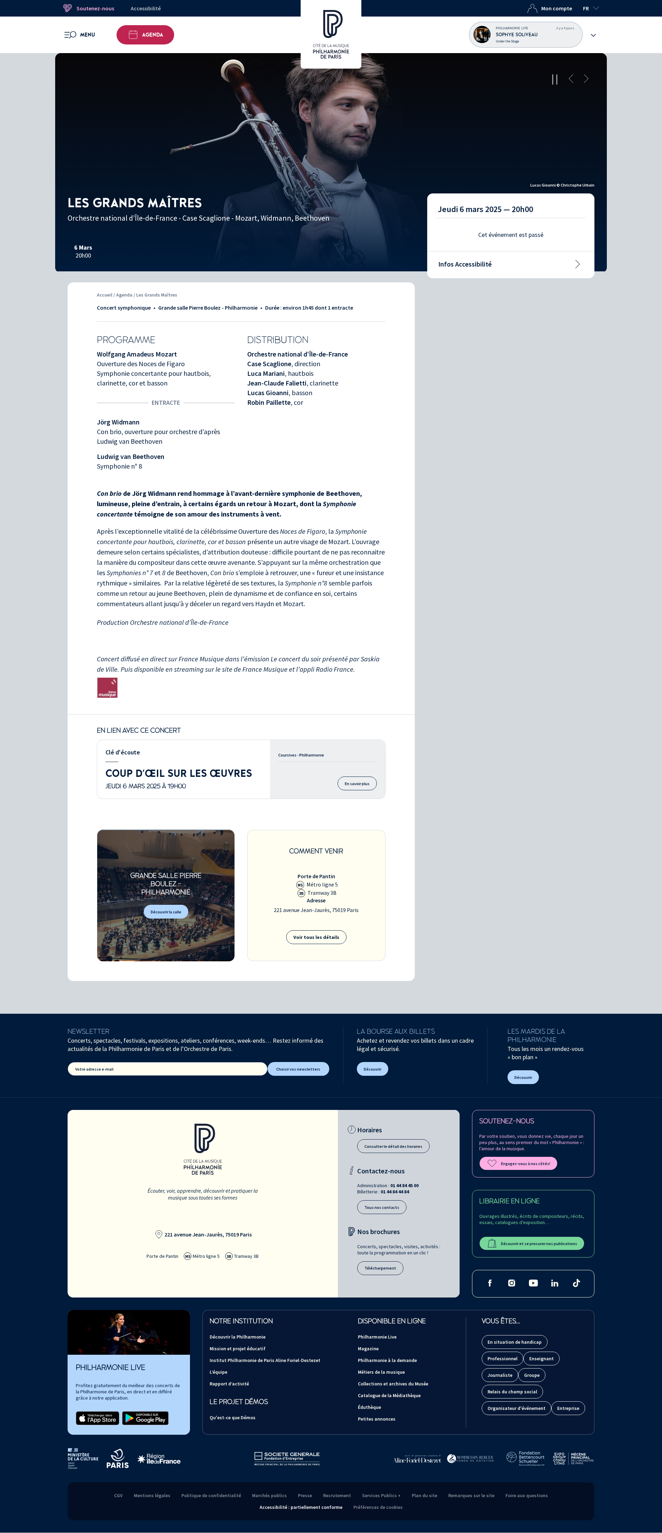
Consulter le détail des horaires (393, 1146)
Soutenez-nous (95, 8)
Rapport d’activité (229, 1384)
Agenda (152, 35)
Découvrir (372, 1069)
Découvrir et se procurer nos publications (539, 1243)
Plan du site (424, 1495)
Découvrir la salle (166, 911)
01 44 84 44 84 (395, 1192)
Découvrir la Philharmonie (237, 1337)
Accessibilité (146, 8)
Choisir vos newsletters (298, 1069)
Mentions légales (152, 1495)
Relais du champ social (512, 1392)
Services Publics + (381, 1495)
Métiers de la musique (381, 1372)
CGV (118, 1495)
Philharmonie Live (377, 1337)
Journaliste (500, 1375)
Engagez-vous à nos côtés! (525, 1163)
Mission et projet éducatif (237, 1348)
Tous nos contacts (381, 1207)
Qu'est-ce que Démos (232, 1417)
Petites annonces (376, 1419)
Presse (305, 1495)
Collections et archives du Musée (393, 1384)
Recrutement (337, 1495)
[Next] (586, 79)
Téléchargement (380, 1268)
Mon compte (556, 8)
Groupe (532, 1375)
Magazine (368, 1348)
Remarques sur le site (471, 1495)
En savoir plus (357, 783)
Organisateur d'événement (516, 1408)
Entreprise (568, 1408)
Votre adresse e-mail (94, 1069)
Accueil (104, 295)
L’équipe (218, 1372)
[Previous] (571, 79)
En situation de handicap (515, 1342)
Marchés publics (269, 1495)
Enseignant (541, 1358)
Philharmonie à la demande (387, 1360)
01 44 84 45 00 (404, 1185)
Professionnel (503, 1358)
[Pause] (554, 79)
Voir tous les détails (316, 937)
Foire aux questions (526, 1495)
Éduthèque (369, 1407)
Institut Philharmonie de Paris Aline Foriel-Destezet (265, 1360)
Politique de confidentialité (211, 1495)
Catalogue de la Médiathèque (389, 1395)
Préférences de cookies (378, 1507)
